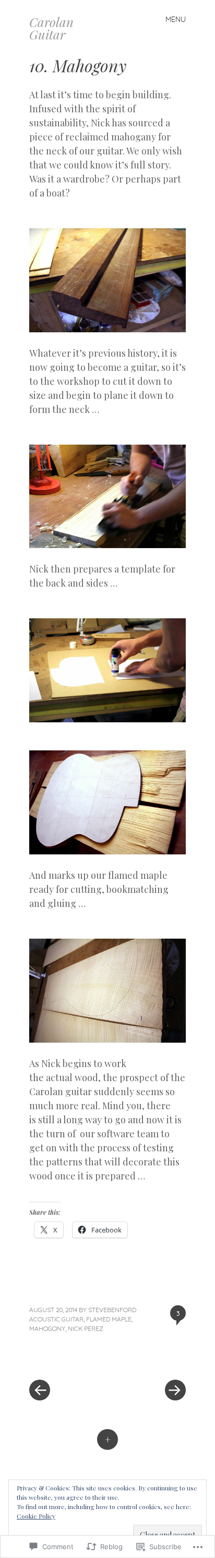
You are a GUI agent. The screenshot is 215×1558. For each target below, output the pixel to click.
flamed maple (109, 1319)
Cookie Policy (36, 1516)
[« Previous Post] (68, 1359)
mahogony (47, 1328)
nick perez (85, 1328)
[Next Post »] (147, 1359)
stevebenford (112, 1310)
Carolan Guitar (51, 28)
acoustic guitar (56, 1319)
